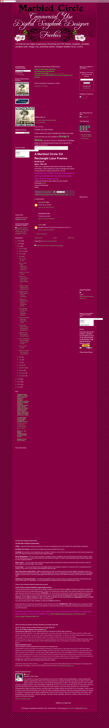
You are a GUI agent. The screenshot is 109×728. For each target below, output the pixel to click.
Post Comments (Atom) (50, 241)
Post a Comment (42, 234)
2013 (19, 384)
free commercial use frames (56, 194)
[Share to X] (61, 192)
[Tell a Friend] (84, 117)
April (20, 256)
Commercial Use (43, 194)
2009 (19, 243)
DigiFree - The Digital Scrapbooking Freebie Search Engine (22, 433)
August (21, 365)
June (20, 360)
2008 (19, 241)
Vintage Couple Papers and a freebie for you (24, 287)
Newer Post (38, 238)
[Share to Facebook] (62, 192)
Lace (66, 194)
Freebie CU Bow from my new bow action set (24, 352)
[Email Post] (54, 192)
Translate (21, 74)
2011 (19, 379)
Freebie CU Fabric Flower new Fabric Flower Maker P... (23, 280)
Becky (28, 674)
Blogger (85, 708)
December (22, 376)
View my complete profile (22, 698)
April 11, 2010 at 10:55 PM (46, 218)
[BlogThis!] (59, 192)
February (22, 251)
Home (55, 238)
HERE (44, 183)
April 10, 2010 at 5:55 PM (45, 207)
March (21, 254)
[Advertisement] (48, 101)
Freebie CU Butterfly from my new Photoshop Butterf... (23, 303)
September (22, 368)
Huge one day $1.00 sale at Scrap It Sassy (24, 334)
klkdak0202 (42, 202)
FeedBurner (86, 88)
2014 (19, 387)
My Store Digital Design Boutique (46, 120)
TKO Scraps (85, 138)
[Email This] (57, 192)
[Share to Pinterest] (64, 192)
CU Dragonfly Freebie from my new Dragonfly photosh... (23, 312)
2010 (19, 246)
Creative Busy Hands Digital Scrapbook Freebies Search (22, 419)
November (22, 373)
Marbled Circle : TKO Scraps (22, 439)
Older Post (71, 238)
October (21, 370)
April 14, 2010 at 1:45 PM (45, 230)
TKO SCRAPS (40, 122)
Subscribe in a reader (40, 86)
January (21, 248)
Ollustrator (71, 708)
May (20, 357)
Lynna (40, 224)
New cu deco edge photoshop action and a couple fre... (23, 266)
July (20, 362)
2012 (19, 381)
